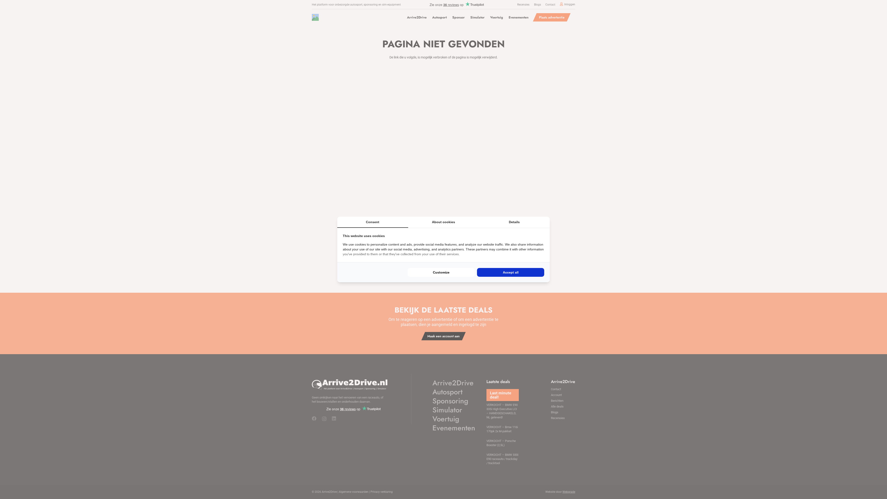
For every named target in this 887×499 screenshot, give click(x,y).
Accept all (511, 272)
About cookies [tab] (443, 222)
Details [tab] (514, 222)
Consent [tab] (372, 222)
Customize (441, 272)
